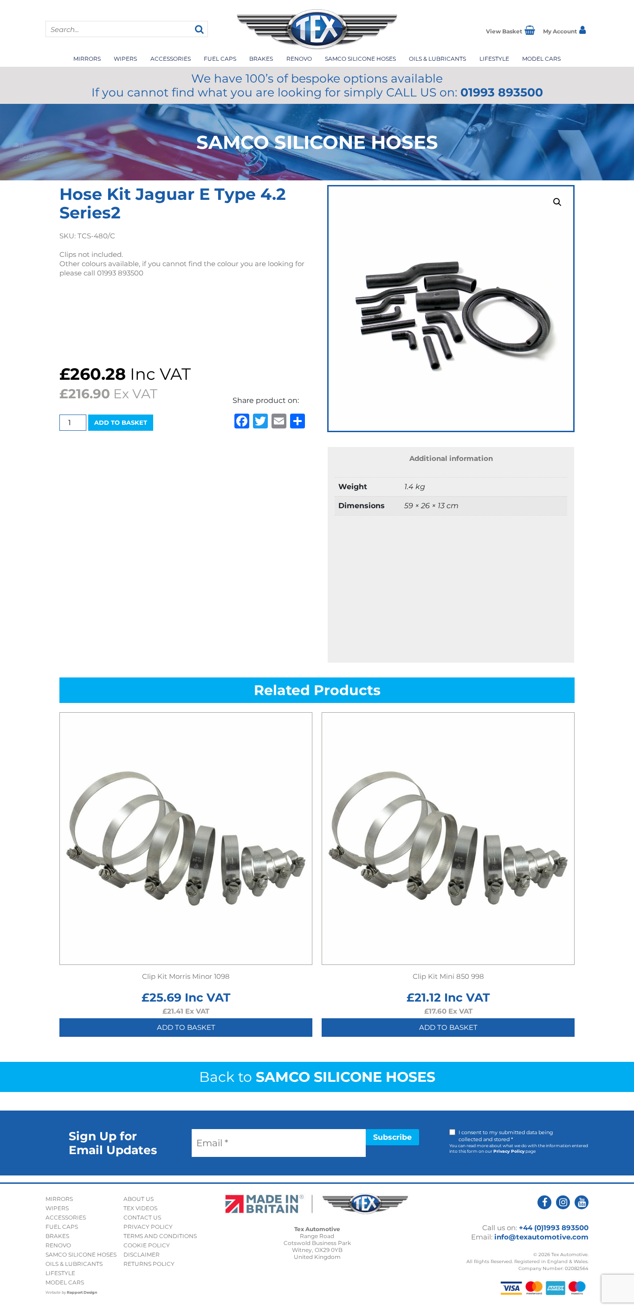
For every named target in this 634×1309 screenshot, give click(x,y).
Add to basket (120, 422)
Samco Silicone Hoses (360, 58)
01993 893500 (501, 92)
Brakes (261, 58)
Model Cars (541, 58)
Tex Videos (140, 1208)
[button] (557, 202)
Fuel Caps (220, 58)
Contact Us (142, 1217)
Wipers (125, 58)
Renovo (299, 58)
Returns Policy (149, 1263)
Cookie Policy (146, 1245)
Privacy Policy (508, 1151)
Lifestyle (494, 58)
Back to (317, 1077)
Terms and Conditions (160, 1235)
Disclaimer (141, 1254)
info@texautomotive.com (541, 1236)
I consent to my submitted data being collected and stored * (506, 1136)
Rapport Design (82, 1292)
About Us (138, 1198)
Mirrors (87, 58)
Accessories (170, 58)
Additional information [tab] (451, 458)
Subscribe (392, 1137)
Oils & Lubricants (437, 58)
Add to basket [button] (186, 1027)
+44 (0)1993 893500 (554, 1227)
